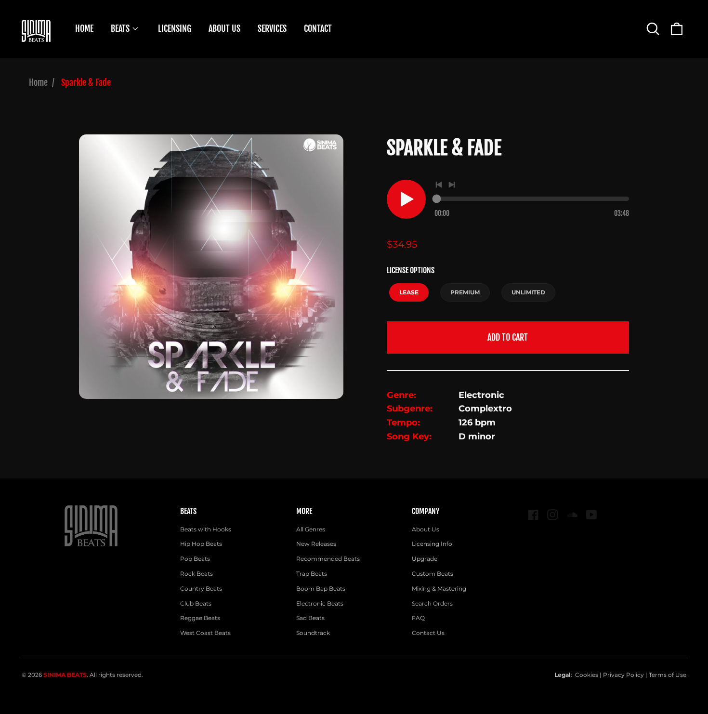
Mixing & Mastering (439, 588)
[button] (653, 29)
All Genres (310, 529)
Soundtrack (313, 632)
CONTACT (318, 28)
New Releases (316, 543)
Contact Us (428, 632)
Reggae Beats (200, 617)
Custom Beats (432, 573)
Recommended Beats (328, 558)
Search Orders (432, 603)
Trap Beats (311, 573)
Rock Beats (196, 573)
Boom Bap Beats (320, 588)
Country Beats (201, 588)
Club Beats (195, 603)
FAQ (418, 617)
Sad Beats (310, 617)
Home (38, 82)
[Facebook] (533, 514)
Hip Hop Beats (201, 543)
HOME (84, 28)
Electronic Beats (319, 603)
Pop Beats (195, 558)
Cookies (586, 674)
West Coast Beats (205, 632)
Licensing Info (432, 543)
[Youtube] (591, 514)
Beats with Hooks (205, 529)
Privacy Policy (623, 674)
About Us (425, 529)
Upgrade (424, 558)
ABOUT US (224, 28)
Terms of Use (667, 674)
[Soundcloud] (572, 514)
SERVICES (272, 28)
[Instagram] (552, 514)
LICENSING (174, 28)
